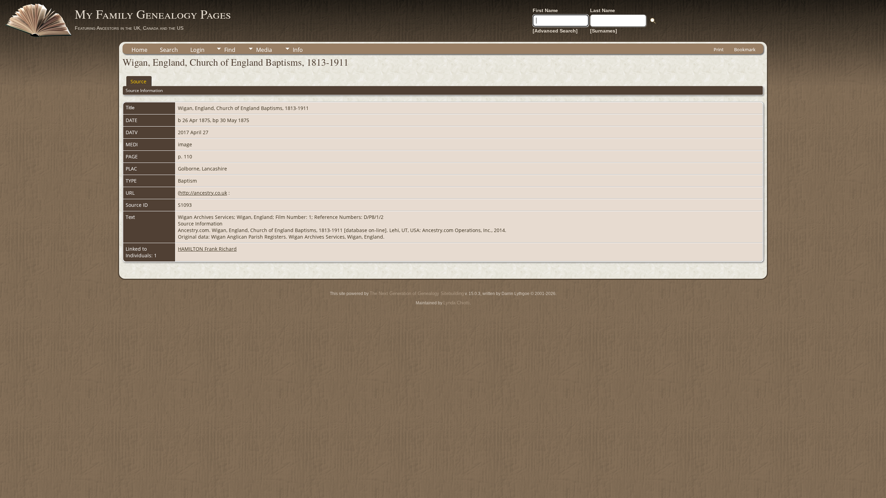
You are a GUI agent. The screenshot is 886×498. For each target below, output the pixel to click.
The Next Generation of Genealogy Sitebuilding (417, 293)
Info (298, 50)
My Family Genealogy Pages (153, 14)
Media (264, 50)
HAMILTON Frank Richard (207, 249)
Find (229, 50)
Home (139, 50)
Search (169, 50)
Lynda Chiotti (456, 302)
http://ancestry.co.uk (203, 193)
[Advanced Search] (555, 31)
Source (138, 81)
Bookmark (745, 49)
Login (197, 50)
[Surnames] (603, 31)
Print (719, 49)
